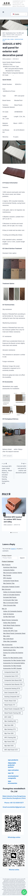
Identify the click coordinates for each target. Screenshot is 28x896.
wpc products (6, 564)
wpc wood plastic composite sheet (14, 633)
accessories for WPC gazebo (12, 668)
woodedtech (8, 59)
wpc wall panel (8, 628)
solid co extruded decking (11, 594)
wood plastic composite (13, 709)
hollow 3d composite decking (12, 611)
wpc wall (9, 745)
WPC (7, 717)
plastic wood (10, 701)
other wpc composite (10, 641)
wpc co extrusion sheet (10, 602)
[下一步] (23, 514)
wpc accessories (7, 644)
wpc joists (6, 636)
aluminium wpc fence (10, 567)
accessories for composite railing (14, 663)
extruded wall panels (9, 597)
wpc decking (10, 729)
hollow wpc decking (9, 622)
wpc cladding (10, 721)
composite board (11, 672)
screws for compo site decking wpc (13, 654)
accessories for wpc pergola (12, 666)
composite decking (12, 688)
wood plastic (9, 705)
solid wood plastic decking (11, 625)
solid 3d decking (8, 614)
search (22, 558)
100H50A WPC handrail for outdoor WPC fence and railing (13, 519)
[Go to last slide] (4, 514)
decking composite (11, 696)
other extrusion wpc (9, 605)
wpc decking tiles (8, 583)
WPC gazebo (7, 578)
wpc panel (9, 741)
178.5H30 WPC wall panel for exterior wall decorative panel (21, 468)
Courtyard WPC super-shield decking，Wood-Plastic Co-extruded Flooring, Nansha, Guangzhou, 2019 (7, 473)
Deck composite (10, 692)
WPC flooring (10, 737)
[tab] (10, 532)
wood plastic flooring (12, 713)
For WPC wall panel (8, 39)
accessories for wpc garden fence (14, 660)
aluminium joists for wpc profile (13, 647)
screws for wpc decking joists (12, 657)
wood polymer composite (10, 620)
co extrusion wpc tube (10, 600)
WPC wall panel (7, 455)
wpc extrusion (6, 589)
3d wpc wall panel (9, 616)
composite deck (11, 676)
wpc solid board (8, 638)
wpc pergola (7, 575)
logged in (13, 548)
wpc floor (9, 733)
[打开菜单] (3, 12)
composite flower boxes (11, 580)
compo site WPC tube (10, 630)
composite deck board (13, 680)
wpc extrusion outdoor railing (12, 572)
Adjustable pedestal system (11, 586)
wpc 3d (4, 608)
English (16, 14)
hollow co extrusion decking (12, 592)
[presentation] (14, 506)
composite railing (8, 570)
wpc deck (8, 725)
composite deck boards (13, 684)
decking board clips (9, 650)
